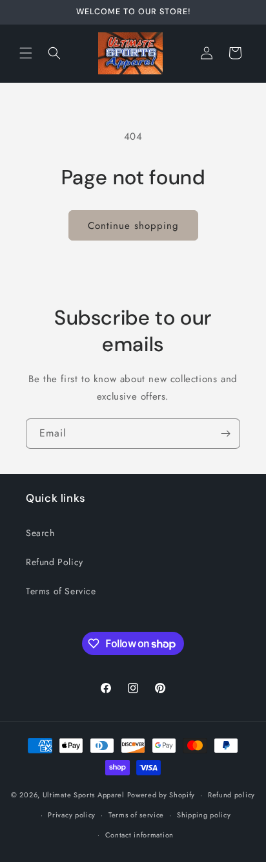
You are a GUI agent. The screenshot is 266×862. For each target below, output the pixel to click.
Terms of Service (61, 591)
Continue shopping (133, 226)
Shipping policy (204, 815)
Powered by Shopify (161, 795)
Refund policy (231, 795)
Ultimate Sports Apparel (84, 795)
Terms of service (136, 815)
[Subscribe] (225, 433)
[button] (26, 53)
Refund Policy (54, 561)
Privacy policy (72, 815)
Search (40, 532)
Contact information (139, 835)
